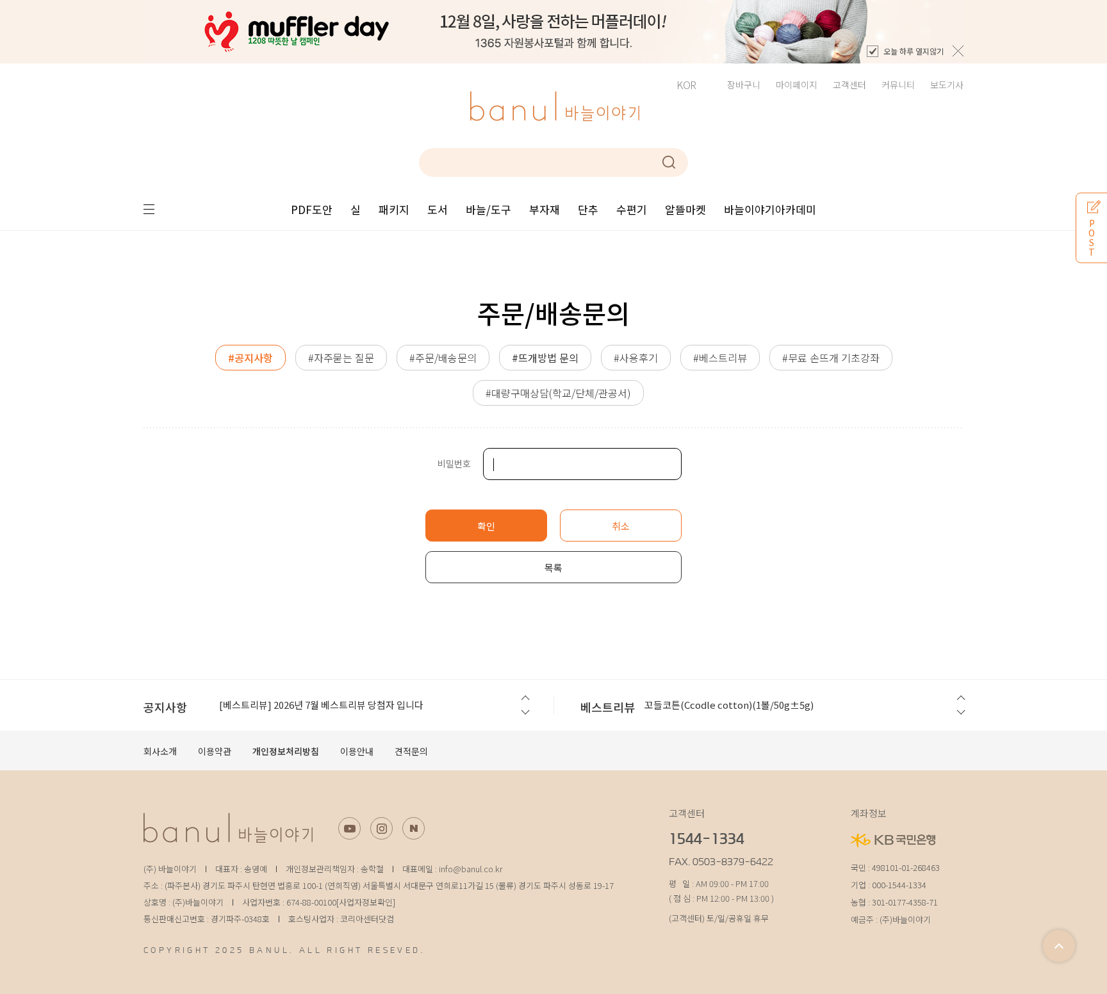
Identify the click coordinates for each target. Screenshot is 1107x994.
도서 (437, 209)
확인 (486, 526)
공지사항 (165, 707)
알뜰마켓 (685, 209)
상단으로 (1059, 946)
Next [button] (524, 713)
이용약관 (214, 751)
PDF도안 (311, 209)
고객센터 (849, 84)
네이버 (413, 828)
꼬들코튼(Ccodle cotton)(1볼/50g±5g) (729, 704)
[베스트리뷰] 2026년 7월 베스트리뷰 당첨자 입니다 (321, 704)
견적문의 (411, 751)
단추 (588, 209)
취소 (621, 526)
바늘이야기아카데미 (770, 209)
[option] (553, 31)
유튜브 (349, 828)
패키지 (394, 209)
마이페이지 (796, 84)
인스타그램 (381, 828)
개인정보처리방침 (285, 751)
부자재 (544, 209)
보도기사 (947, 84)
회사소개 (160, 751)
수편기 (631, 209)
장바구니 (743, 84)
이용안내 (356, 751)
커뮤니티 (898, 84)
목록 (553, 567)
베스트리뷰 (607, 707)
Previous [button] (524, 698)
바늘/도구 (488, 209)
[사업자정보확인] (365, 902)
